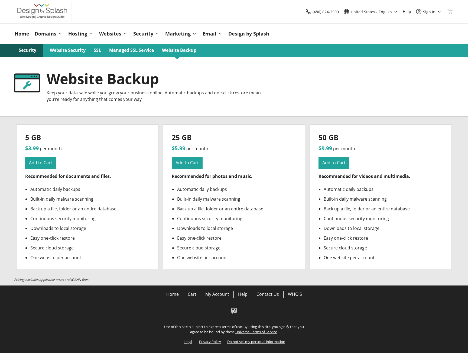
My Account (217, 294)
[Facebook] (234, 312)
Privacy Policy (210, 341)
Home (172, 294)
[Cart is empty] (450, 11)
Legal (188, 341)
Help (243, 294)
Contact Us (267, 294)
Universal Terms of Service (256, 331)
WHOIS (295, 294)
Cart (192, 294)
